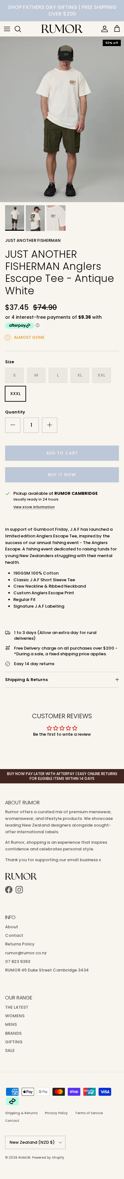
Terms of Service (89, 1113)
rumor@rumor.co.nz (26, 953)
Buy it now (62, 475)
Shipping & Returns (26, 680)
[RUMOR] (62, 28)
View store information (34, 507)
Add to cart (62, 453)
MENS (11, 1024)
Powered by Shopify (48, 1157)
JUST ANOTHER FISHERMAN (33, 240)
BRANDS (13, 1033)
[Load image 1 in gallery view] (62, 119)
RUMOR (24, 1157)
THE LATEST (16, 1007)
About (11, 927)
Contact (14, 935)
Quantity (15, 412)
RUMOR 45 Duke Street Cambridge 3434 (47, 970)
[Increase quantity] (49, 425)
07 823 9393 (17, 961)
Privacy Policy (56, 1113)
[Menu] (7, 29)
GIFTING (14, 1042)
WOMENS (14, 1016)
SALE (10, 1050)
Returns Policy (20, 944)
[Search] (21, 29)
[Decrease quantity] (12, 425)
